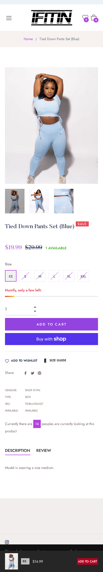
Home (28, 38)
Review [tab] (44, 450)
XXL (83, 276)
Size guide (57, 360)
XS (11, 276)
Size (8, 264)
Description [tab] (17, 450)
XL (68, 276)
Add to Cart (87, 561)
